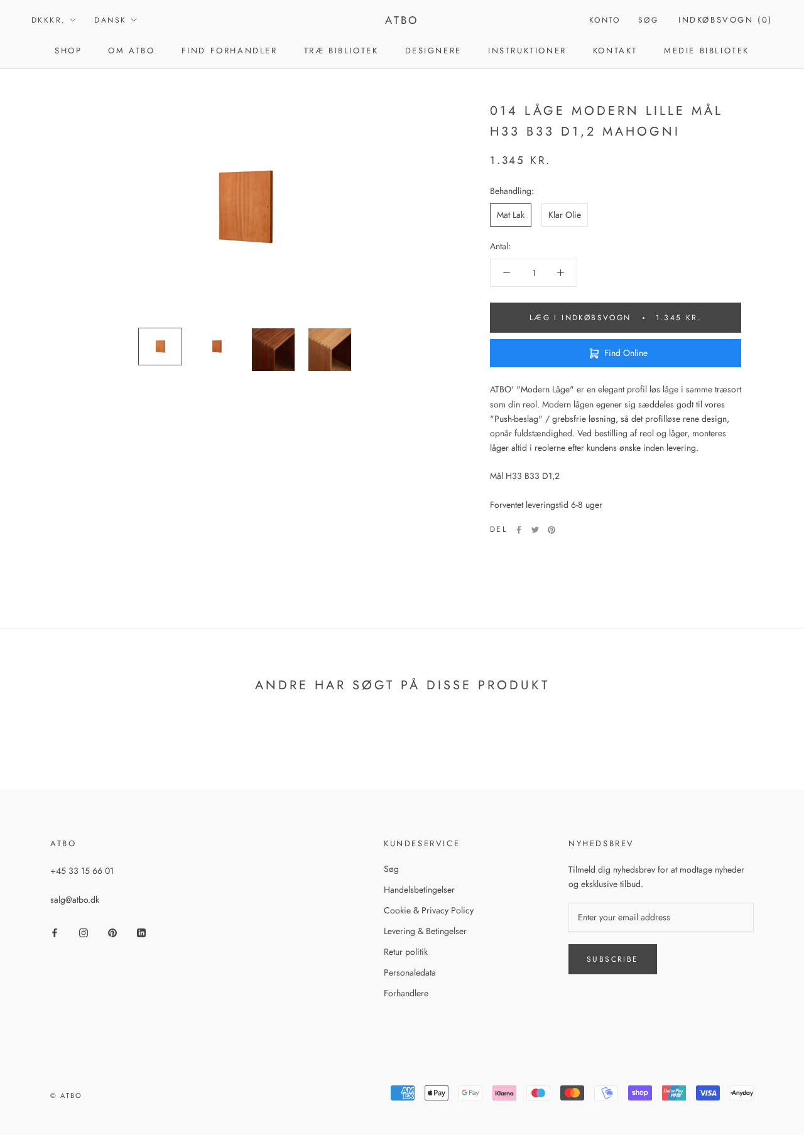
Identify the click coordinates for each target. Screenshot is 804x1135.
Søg (648, 20)
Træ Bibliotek (341, 50)
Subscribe (613, 959)
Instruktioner (527, 50)
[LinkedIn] (141, 932)
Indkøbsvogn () (725, 20)
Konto (605, 20)
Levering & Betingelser (425, 931)
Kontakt (615, 50)
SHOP (68, 50)
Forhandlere (406, 993)
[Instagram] (83, 932)
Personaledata (410, 972)
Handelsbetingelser (419, 889)
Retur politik (406, 951)
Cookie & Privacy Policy (429, 910)
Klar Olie (564, 214)
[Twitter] (535, 530)
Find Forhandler (230, 50)
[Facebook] (519, 530)
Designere (433, 50)
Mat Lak (510, 214)
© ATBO (66, 1095)
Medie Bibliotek (706, 50)
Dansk (110, 20)
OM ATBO (131, 50)
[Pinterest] (551, 530)
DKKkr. (48, 20)
